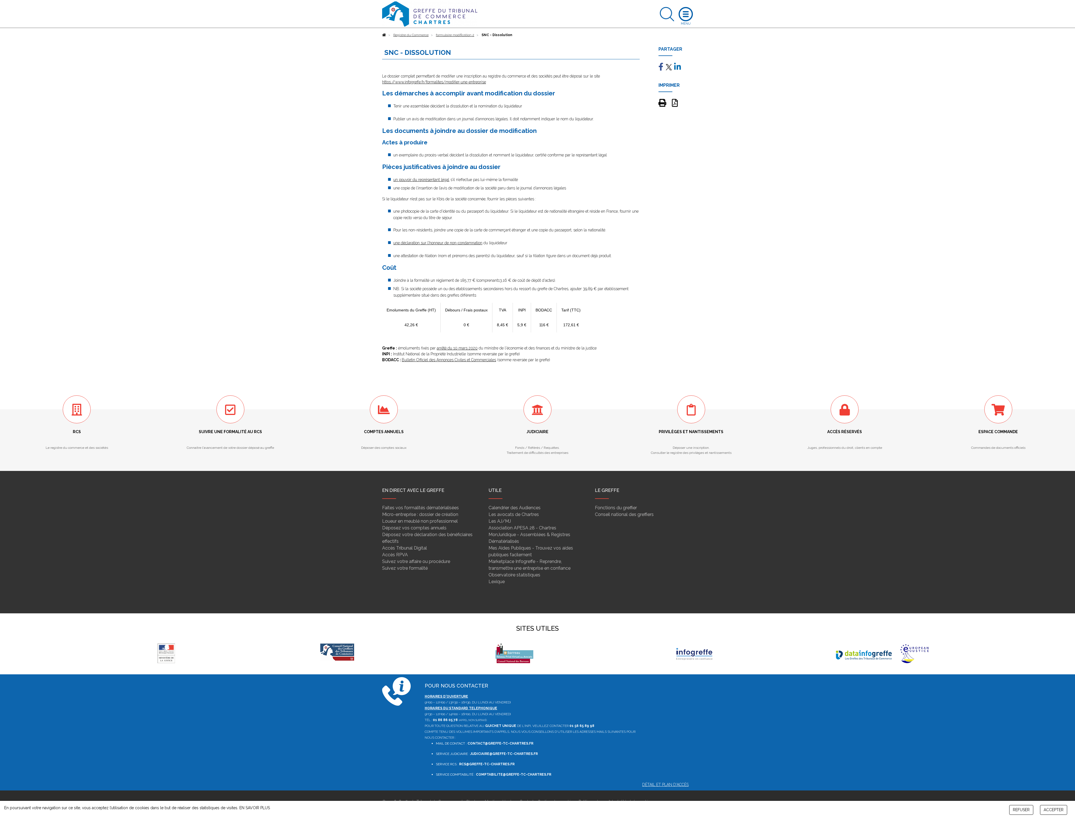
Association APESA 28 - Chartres (522, 528)
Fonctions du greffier (616, 507)
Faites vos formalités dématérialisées (420, 507)
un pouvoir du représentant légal (421, 179)
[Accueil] (384, 35)
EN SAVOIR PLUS (254, 808)
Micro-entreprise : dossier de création (420, 514)
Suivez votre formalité (405, 568)
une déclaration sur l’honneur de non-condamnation (437, 243)
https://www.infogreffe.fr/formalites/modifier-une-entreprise (434, 82)
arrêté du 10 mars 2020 (457, 348)
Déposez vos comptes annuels (414, 528)
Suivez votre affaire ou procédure (416, 561)
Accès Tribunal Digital (404, 548)
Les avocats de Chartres (514, 514)
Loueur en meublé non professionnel (420, 521)
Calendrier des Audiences (515, 507)
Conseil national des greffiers (624, 514)
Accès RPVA (395, 554)
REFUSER (1021, 810)
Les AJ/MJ (500, 521)
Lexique (497, 581)
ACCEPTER (1054, 810)
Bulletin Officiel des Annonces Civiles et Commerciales (449, 360)
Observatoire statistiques (514, 575)
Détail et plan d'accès (665, 784)
